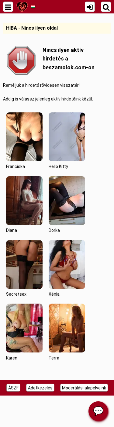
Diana (11, 230)
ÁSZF (13, 387)
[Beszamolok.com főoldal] (22, 6)
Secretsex (16, 294)
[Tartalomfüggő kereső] (106, 7)
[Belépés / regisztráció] (90, 7)
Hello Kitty (58, 166)
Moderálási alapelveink (84, 387)
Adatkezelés (40, 387)
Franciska (15, 166)
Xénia (54, 294)
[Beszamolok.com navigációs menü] (8, 7)
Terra (54, 358)
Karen (11, 358)
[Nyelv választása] (33, 7)
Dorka (54, 230)
